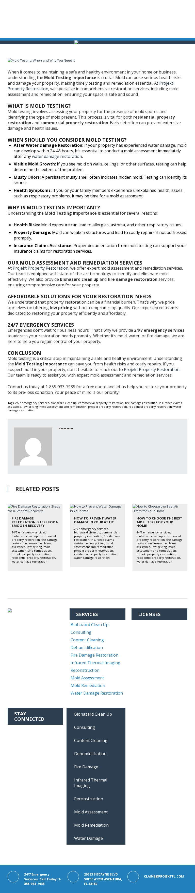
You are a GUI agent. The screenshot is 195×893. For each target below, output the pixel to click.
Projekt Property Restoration (40, 268)
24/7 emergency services (32, 403)
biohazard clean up (64, 403)
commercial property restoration (101, 403)
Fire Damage (86, 767)
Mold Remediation (88, 685)
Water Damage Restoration (97, 693)
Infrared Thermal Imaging (95, 662)
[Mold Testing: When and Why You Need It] (97, 60)
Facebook (24, 729)
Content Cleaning (87, 640)
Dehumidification (87, 647)
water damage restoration (57, 156)
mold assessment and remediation (63, 406)
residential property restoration (150, 406)
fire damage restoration (141, 403)
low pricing (30, 406)
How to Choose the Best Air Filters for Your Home (159, 522)
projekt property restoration (107, 406)
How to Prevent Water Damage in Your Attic (95, 520)
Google (21, 752)
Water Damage (88, 838)
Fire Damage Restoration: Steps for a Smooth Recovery (35, 522)
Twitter (22, 744)
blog (70, 428)
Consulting (81, 632)
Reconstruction (85, 670)
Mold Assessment (87, 678)
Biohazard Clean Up (89, 624)
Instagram (25, 737)
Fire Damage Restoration (94, 655)
